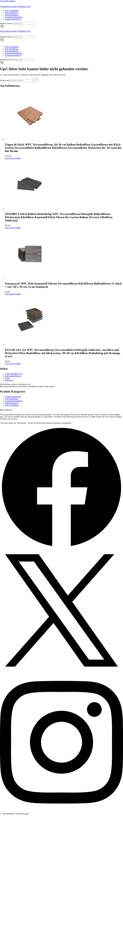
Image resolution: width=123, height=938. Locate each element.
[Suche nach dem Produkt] (35, 80)
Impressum (9, 380)
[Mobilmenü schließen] (1, 43)
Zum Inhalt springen (7, 1)
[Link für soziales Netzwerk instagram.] (61, 812)
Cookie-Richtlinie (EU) (14, 374)
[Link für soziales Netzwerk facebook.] (61, 548)
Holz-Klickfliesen (11, 13)
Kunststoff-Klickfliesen (13, 17)
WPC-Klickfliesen (12, 11)
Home (7, 378)
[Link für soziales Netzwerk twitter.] (61, 671)
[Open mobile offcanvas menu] (1, 29)
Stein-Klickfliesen (11, 15)
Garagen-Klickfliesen (13, 19)
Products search (6, 23)
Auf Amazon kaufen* (13, 158)
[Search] (2, 26)
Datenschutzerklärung (13, 376)
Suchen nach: (5, 80)
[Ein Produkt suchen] (2, 4)
